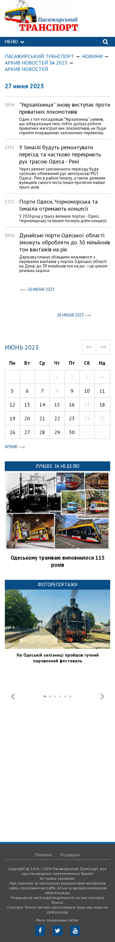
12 (12, 404)
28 (42, 432)
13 (27, 404)
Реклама (43, 855)
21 (42, 418)
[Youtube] (75, 931)
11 (102, 391)
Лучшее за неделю (57, 466)
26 (12, 432)
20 (27, 418)
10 (87, 391)
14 (42, 404)
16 (72, 404)
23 (72, 418)
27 (27, 432)
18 (102, 404)
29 (57, 432)
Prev (12, 696)
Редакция (70, 855)
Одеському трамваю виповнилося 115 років (58, 561)
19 (12, 418)
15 (57, 404)
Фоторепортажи (57, 584)
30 (72, 432)
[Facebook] (40, 931)
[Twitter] (58, 931)
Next (102, 696)
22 (57, 418)
